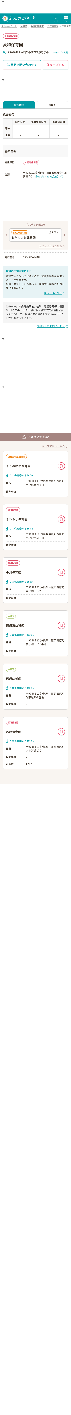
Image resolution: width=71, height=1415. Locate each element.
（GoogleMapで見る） (46, 176)
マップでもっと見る (50, 246)
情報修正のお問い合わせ (51, 326)
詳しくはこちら (53, 293)
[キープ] (61, 466)
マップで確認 (61, 52)
